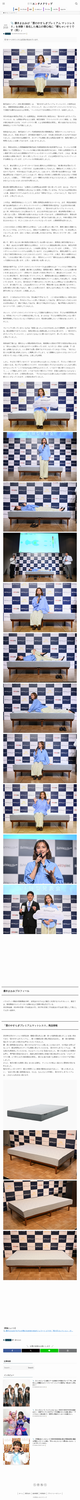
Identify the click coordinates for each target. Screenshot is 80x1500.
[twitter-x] (34, 1484)
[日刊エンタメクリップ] (40, 3)
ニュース (8, 33)
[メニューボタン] (3, 3)
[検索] (45, 1484)
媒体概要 (35, 1493)
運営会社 (27, 1493)
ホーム (21, 1493)
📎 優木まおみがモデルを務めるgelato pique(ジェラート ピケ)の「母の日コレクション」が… (38, 1331)
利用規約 (43, 1493)
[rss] (41, 1484)
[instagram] (38, 1484)
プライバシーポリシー (54, 1493)
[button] (12, 1350)
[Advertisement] (40, 962)
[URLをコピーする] (68, 1350)
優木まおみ (18, 1340)
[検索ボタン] (76, 3)
